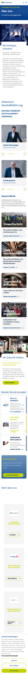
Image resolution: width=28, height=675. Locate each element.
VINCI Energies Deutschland (14, 566)
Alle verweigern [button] (14, 665)
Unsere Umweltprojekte (11, 236)
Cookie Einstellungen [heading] (9, 637)
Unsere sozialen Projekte (12, 328)
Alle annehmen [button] (14, 671)
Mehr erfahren (9, 382)
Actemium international (14, 523)
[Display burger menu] (26, 2)
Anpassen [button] (14, 660)
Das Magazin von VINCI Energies (14, 610)
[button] (3, 154)
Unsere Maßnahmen (10, 296)
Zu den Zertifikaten (11, 475)
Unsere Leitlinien (9, 267)
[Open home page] (6, 2)
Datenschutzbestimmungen (9, 656)
